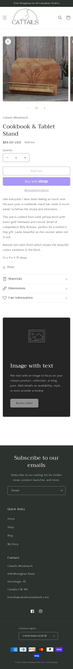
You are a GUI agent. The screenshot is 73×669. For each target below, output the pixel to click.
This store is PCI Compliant (47, 662)
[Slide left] (28, 108)
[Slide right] (45, 108)
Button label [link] (24, 403)
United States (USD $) (35, 635)
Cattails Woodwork (29, 662)
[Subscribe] (61, 490)
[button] (5, 18)
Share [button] (10, 267)
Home (11, 518)
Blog (10, 535)
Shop (10, 527)
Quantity (7, 150)
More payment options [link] (37, 190)
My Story (13, 544)
